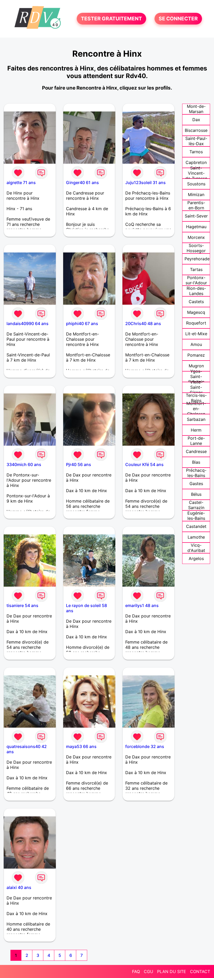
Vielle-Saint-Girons (196, 387)
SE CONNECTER (178, 19)
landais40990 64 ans (28, 323)
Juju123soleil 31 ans (145, 182)
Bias (196, 462)
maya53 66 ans (81, 746)
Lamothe (196, 537)
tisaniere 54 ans (22, 605)
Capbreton (196, 162)
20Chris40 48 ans (143, 323)
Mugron (196, 365)
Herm (196, 430)
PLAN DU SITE (171, 971)
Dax (196, 119)
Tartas (196, 269)
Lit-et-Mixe (196, 333)
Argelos (196, 558)
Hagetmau (196, 226)
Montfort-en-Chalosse (196, 408)
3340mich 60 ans (24, 464)
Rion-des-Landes (196, 291)
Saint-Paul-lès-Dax (196, 141)
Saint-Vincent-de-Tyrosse (196, 173)
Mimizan (196, 194)
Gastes (196, 483)
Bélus (196, 494)
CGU (148, 971)
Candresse (196, 451)
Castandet (196, 526)
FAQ (136, 971)
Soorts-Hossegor (196, 248)
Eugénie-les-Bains (196, 515)
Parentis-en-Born (196, 205)
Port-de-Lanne (196, 440)
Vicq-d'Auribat (196, 548)
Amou (196, 344)
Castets (196, 301)
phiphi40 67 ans (82, 323)
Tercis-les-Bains (196, 398)
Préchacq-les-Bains (196, 473)
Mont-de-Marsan (196, 109)
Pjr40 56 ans (78, 464)
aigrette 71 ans (21, 182)
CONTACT (200, 971)
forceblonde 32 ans (144, 746)
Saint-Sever (196, 216)
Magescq (196, 312)
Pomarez (196, 355)
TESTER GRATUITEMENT (111, 19)
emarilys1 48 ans (142, 605)
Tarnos (196, 151)
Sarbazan (196, 419)
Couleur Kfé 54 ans (144, 464)
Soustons (196, 183)
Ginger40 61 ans (82, 182)
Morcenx (196, 237)
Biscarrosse (196, 130)
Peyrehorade (197, 258)
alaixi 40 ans (19, 887)
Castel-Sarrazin (196, 505)
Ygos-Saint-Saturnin (196, 376)
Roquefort (196, 323)
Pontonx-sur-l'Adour (196, 280)
